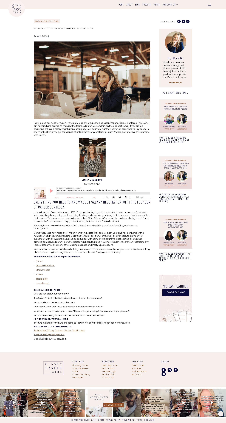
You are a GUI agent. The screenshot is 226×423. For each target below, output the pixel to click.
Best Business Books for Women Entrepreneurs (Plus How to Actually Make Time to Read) (174, 198)
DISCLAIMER (149, 420)
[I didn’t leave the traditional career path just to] (184, 403)
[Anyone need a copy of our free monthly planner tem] (99, 403)
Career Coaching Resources (81, 376)
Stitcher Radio (43, 269)
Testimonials (108, 374)
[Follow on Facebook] (164, 370)
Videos (157, 5)
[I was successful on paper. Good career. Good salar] (14, 403)
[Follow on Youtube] (164, 374)
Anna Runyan (43, 36)
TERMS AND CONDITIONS (132, 420)
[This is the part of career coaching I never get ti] (70, 403)
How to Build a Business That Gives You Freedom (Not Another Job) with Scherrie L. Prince (175, 257)
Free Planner (138, 365)
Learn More (175, 82)
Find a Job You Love (46, 21)
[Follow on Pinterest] (176, 370)
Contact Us (108, 377)
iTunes (39, 261)
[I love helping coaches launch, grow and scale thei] (127, 403)
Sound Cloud (42, 283)
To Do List (136, 374)
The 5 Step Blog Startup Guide (49, 334)
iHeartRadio (42, 278)
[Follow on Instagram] (170, 370)
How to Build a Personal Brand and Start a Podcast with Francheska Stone (174, 140)
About (129, 5)
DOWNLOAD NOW (176, 292)
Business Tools (139, 371)
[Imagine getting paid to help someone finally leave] (212, 403)
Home (121, 5)
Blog (137, 5)
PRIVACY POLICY (113, 420)
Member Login (109, 371)
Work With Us (169, 5)
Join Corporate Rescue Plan (110, 367)
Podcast (147, 5)
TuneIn (39, 274)
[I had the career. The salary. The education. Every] (42, 403)
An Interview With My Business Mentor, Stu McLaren (59, 330)
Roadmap (137, 368)
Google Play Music (45, 265)
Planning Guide (80, 365)
